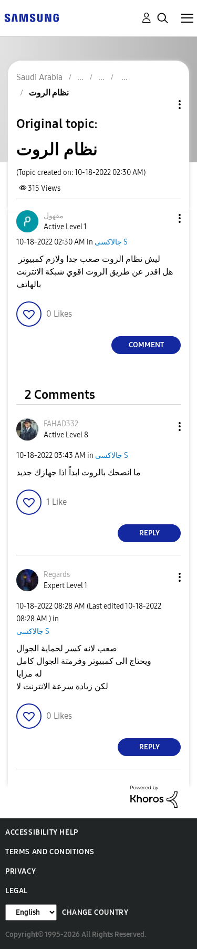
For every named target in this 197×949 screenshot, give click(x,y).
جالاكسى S (111, 242)
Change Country (95, 912)
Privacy (20, 871)
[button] (162, 218)
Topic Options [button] (162, 104)
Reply (149, 533)
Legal (16, 890)
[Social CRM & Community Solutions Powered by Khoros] (154, 796)
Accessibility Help (41, 832)
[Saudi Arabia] (31, 17)
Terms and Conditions (50, 851)
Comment (146, 344)
